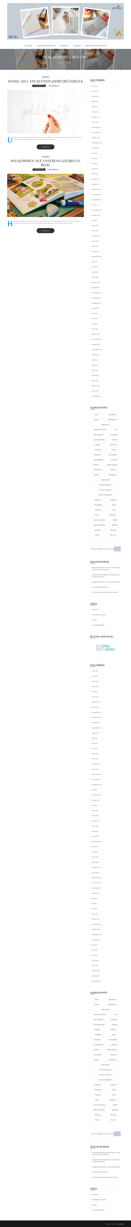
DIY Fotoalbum (98, 434)
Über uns (113, 535)
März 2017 (95, 329)
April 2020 (95, 225)
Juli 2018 (94, 262)
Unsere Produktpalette (46, 46)
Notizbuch (113, 500)
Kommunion (112, 475)
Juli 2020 (94, 220)
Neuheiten (97, 500)
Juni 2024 (95, 106)
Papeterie (98, 510)
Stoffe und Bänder (99, 525)
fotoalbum (98, 450)
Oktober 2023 (96, 137)
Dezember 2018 (96, 256)
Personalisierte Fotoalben (96, 46)
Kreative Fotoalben (105, 490)
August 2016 (95, 355)
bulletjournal (105, 424)
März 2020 (95, 231)
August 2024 (95, 101)
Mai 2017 (95, 318)
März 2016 (95, 380)
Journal (97, 475)
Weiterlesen (45, 147)
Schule (97, 515)
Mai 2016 (95, 370)
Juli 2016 (94, 360)
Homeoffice (98, 470)
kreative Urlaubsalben (105, 495)
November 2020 (96, 210)
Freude (114, 450)
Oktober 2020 (96, 215)
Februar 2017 (96, 334)
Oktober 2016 (96, 344)
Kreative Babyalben (105, 485)
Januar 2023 (95, 184)
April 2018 (95, 272)
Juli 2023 (94, 153)
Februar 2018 (96, 282)
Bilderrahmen (112, 419)
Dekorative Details (100, 429)
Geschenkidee (112, 455)
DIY (115, 429)
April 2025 (95, 91)
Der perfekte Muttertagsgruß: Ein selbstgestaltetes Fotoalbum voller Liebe (106, 576)
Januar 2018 (95, 287)
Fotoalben (113, 445)
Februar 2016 (96, 386)
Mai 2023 (95, 163)
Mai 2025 (95, 86)
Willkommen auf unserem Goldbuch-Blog (45, 163)
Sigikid (115, 520)
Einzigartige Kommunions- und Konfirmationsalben (106, 582)
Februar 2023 (96, 179)
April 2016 (95, 375)
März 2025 (95, 96)
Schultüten (112, 515)
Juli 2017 (94, 313)
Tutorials (77, 46)
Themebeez (120, 1224)
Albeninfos (64, 46)
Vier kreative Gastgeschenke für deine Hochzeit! (105, 592)
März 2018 (95, 277)
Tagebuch (115, 525)
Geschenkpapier (98, 460)
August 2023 (95, 148)
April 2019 (95, 246)
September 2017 (96, 303)
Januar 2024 (95, 122)
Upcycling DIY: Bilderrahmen (100, 587)
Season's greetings (99, 520)
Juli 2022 (94, 205)
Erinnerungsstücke (99, 439)
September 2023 (96, 143)
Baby (96, 414)
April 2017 (95, 324)
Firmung (97, 445)
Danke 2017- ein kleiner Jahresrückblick (45, 81)
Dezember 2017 (96, 293)
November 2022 (96, 194)
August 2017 (95, 308)
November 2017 (96, 298)
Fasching (114, 439)
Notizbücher (98, 505)
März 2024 (95, 112)
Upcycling (113, 530)
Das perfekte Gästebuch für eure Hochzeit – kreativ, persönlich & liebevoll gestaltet (106, 568)
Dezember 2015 (96, 396)
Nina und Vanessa (54, 86)
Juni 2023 (95, 158)
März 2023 (95, 174)
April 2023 (95, 168)
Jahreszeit (114, 470)
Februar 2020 (96, 236)
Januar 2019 (95, 251)
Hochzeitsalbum (112, 465)
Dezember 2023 (96, 127)
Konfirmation (105, 480)
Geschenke (97, 455)
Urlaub (97, 535)
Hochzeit (96, 465)
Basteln (96, 419)
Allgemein (28, 46)
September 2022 (96, 199)
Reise (114, 510)
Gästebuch (114, 460)
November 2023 (96, 132)
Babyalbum (112, 414)
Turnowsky (97, 530)
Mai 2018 (95, 267)
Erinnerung (114, 434)
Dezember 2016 (96, 339)
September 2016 (96, 349)
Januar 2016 (95, 391)
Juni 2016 (95, 365)
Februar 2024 (96, 117)
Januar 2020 (95, 241)
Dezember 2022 (96, 189)
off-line (114, 505)
